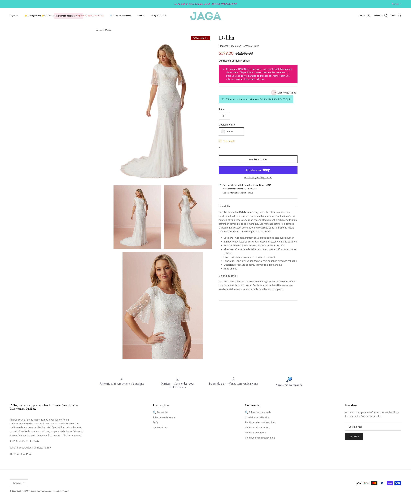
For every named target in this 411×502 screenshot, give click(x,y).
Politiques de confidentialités (260, 422)
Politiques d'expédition (257, 427)
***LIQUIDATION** (158, 15)
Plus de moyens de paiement (258, 177)
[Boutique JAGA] (205, 16)
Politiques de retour (255, 432)
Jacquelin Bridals (241, 60)
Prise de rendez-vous (164, 417)
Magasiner (14, 15)
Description (225, 206)
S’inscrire (354, 436)
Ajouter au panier (258, 159)
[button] (258, 92)
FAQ (155, 422)
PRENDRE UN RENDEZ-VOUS (90, 15)
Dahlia (108, 30)
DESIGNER (66, 15)
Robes (52, 15)
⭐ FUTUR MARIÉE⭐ (34, 15)
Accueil (99, 30)
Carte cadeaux (160, 427)
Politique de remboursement (260, 437)
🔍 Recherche (160, 412)
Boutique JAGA (23, 491)
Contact (140, 15)
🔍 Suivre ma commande (120, 15)
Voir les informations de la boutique (238, 193)
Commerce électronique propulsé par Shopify (50, 491)
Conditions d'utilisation (257, 417)
